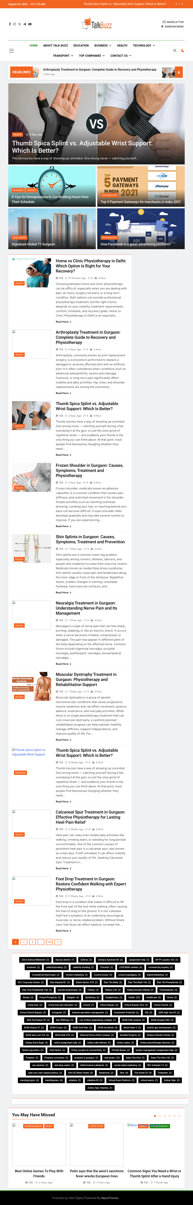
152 (49, 942)
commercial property (160, 967)
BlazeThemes (109, 1198)
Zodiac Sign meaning (99, 1088)
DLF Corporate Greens (31, 982)
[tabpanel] (39, 1153)
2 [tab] (160, 1116)
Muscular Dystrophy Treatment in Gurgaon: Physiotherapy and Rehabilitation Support (86, 679)
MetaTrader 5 (132, 1027)
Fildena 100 (113, 990)
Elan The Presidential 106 (37, 990)
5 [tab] (174, 1116)
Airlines (86, 960)
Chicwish (106, 967)
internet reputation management (90, 1012)
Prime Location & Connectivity (88, 1050)
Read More (62, 322)
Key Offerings (64, 1020)
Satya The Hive (135, 1057)
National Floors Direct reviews (97, 1035)
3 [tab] (165, 1116)
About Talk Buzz (55, 45)
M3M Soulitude (107, 1027)
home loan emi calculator (62, 1005)
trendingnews (54, 1080)
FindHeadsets (168, 990)
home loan (35, 1005)
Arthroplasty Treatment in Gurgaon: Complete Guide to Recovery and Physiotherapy (72, 69)
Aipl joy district (64, 960)
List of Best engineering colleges (98, 1020)
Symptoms (106, 1072)
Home (34, 45)
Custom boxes (103, 975)
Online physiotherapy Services (157, 1042)
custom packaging (129, 975)
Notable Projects (130, 1035)
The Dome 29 (143, 1072)
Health (122, 45)
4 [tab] (170, 1116)
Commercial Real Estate (45, 975)
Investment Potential (126, 1012)
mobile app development (161, 1027)
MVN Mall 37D (64, 1035)
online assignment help (67, 1042)
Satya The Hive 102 (162, 1057)
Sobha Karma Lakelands (94, 1065)
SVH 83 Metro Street (80, 1072)
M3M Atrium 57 (34, 1027)
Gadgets (73, 997)
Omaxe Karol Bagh (36, 1042)
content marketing (77, 975)
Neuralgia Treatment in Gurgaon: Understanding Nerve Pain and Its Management (86, 608)
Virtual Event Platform (121, 1080)
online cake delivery (99, 1042)
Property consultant (56, 1057)
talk (61, 278)
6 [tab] (179, 1116)
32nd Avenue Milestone (35, 960)
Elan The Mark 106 (139, 982)
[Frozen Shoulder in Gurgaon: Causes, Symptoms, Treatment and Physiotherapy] (96, 123)
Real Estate (19, 237)
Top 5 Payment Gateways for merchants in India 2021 (141, 202)
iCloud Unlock (163, 1005)
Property (32, 1057)
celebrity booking (83, 967)
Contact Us (119, 55)
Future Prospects (50, 997)
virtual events (149, 1080)
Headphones (114, 997)
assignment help (139, 960)
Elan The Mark (113, 982)
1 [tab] (155, 1116)
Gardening (92, 997)
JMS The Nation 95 (38, 1020)
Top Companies (90, 55)
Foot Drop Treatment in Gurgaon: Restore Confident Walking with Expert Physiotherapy (91, 884)
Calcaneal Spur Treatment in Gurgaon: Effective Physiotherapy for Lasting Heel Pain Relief (90, 817)
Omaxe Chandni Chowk (160, 1035)
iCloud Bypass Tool (136, 1005)
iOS (148, 1012)
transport (61, 55)
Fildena (93, 990)
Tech (124, 1072)
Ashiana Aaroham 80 (110, 960)
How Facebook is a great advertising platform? (136, 244)
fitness (28, 997)
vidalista (75, 1080)
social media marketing (127, 1065)
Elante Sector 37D (87, 982)
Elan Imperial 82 (60, 982)
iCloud (88, 1005)
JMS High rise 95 (169, 1012)
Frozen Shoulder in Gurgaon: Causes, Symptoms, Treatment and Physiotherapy (117, 4)
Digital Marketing (157, 975)
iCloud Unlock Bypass (33, 1012)
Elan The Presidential (169, 982)
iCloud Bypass (109, 1005)
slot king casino (64, 1065)
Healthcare (153, 997)
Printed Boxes (121, 1050)
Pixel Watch (57, 1050)
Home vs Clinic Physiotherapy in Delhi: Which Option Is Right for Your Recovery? (91, 266)
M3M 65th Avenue (133, 1020)
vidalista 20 (94, 1080)
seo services (40, 1065)
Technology (142, 45)
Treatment (165, 1072)
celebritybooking (56, 967)
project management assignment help (156, 1050)
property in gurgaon (86, 1057)
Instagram (59, 1012)
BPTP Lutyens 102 (166, 960)
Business (101, 45)
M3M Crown (58, 1027)
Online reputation (32, 1050)
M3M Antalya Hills (162, 1020)
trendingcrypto (29, 1080)
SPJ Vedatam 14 (157, 1065)
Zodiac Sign (172, 1080)
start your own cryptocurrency (45, 1072)
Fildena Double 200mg (140, 990)
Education (81, 45)
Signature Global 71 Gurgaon (33, 244)
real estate (112, 1057)
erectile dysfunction (69, 990)
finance (31, 190)
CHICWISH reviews (130, 967)
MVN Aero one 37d (37, 1035)
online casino (125, 1042)
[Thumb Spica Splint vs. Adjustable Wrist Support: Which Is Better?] (141, 74)
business (33, 967)
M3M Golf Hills (82, 1027)
